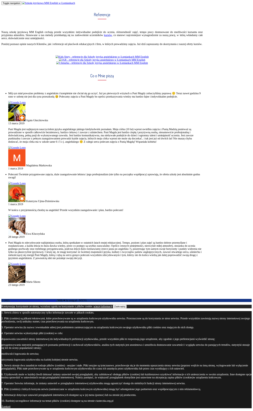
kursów (108, 35)
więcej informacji (102, 306)
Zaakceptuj (119, 306)
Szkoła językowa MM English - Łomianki (33, 300)
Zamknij (5, 406)
